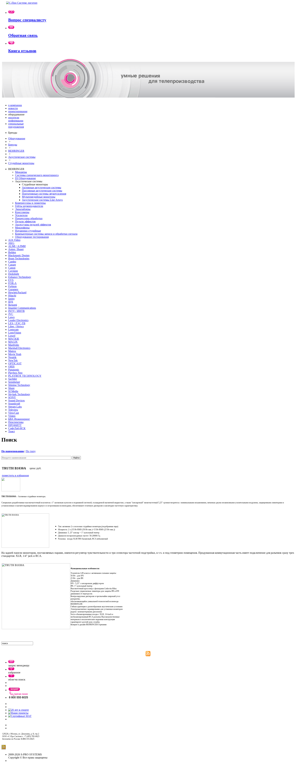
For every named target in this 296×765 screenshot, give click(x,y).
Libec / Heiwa (16, 326)
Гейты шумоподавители (29, 206)
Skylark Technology (19, 394)
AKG (11, 243)
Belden (12, 252)
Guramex (13, 289)
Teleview (13, 409)
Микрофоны (22, 227)
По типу (31, 451)
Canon (11, 267)
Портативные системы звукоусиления (44, 193)
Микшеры (21, 172)
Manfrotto (13, 344)
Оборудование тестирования (32, 236)
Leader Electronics (18, 320)
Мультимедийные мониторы (38, 196)
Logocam (13, 329)
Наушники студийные (28, 230)
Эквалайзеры (22, 209)
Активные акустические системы (41, 187)
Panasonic (13, 369)
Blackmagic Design (18, 255)
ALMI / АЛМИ (17, 246)
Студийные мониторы (21, 163)
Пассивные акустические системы (42, 190)
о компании (15, 105)
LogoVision (14, 332)
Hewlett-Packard (17, 292)
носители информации (15, 119)
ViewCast (13, 412)
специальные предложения (16, 125)
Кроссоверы (22, 212)
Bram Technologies (18, 258)
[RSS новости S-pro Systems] (148, 655)
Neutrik (12, 357)
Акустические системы (21, 157)
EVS (11, 280)
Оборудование (16, 138)
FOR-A (12, 283)
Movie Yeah (14, 354)
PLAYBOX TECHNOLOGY (24, 375)
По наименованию (12, 451)
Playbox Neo (15, 372)
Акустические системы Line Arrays (42, 199)
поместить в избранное (15, 475)
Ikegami (12, 304)
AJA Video (14, 240)
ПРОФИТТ (15, 425)
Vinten (11, 415)
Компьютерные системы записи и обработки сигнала (46, 233)
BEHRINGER (16, 150)
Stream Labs (15, 406)
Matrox (12, 351)
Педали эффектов (25, 221)
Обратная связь (23, 35)
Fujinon (12, 286)
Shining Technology (19, 385)
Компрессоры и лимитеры (30, 202)
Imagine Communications (22, 307)
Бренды (12, 144)
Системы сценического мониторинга (37, 175)
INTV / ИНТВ (16, 311)
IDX (10, 301)
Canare (12, 264)
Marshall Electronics (19, 348)
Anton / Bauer (16, 249)
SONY (12, 397)
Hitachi (12, 295)
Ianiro (11, 298)
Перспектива (15, 422)
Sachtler (12, 378)
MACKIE (13, 338)
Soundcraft (14, 403)
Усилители (21, 215)
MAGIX (13, 341)
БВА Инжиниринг (19, 419)
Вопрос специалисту (27, 20)
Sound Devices (16, 400)
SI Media (13, 391)
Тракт (11, 431)
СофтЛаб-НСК (17, 428)
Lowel (11, 335)
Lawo (11, 317)
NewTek (13, 360)
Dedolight (13, 273)
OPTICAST (15, 363)
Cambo (12, 261)
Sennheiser (14, 382)
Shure (11, 388)
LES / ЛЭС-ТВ (16, 323)
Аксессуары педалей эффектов (33, 224)
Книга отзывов (22, 51)
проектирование (17, 111)
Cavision (13, 270)
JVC (10, 314)
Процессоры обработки (28, 218)
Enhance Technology (19, 277)
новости (13, 108)
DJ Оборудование (25, 178)
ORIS (11, 366)
